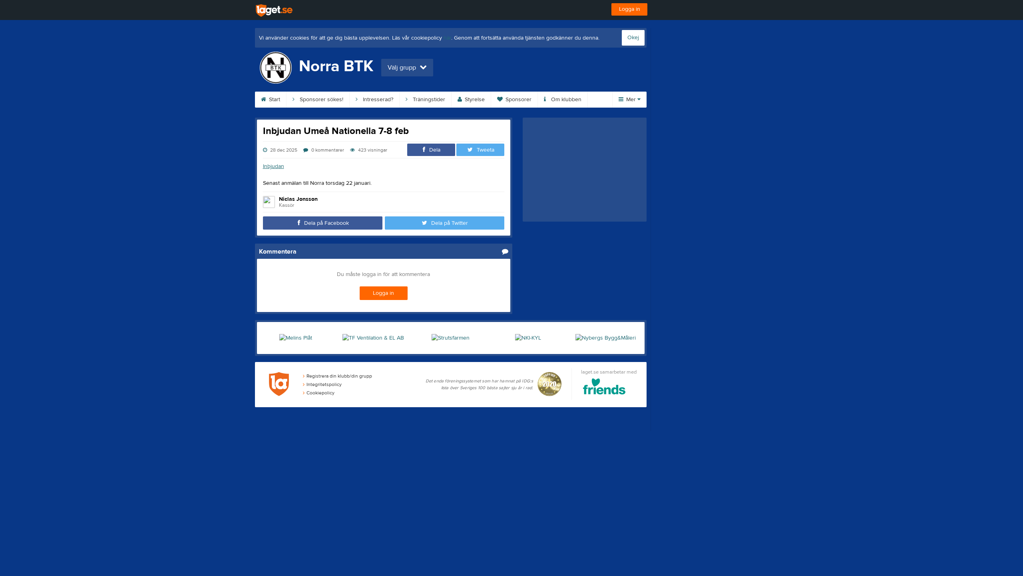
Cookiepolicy (320, 393)
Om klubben (565, 99)
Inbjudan (273, 166)
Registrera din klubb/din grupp (339, 376)
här (447, 38)
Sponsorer (517, 99)
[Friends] (604, 387)
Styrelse (474, 99)
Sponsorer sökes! (320, 99)
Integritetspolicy (324, 384)
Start (273, 99)
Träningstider (428, 99)
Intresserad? (377, 99)
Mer (631, 99)
